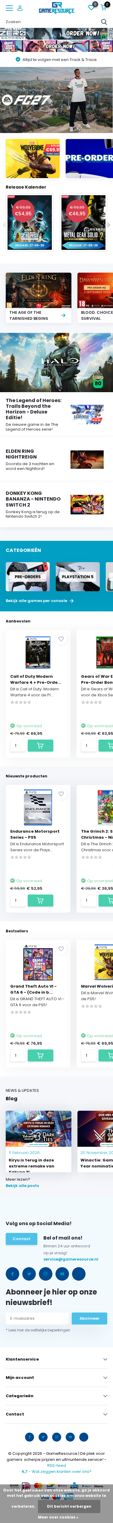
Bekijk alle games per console (37, 600)
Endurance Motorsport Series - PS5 (35, 834)
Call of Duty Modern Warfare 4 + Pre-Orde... (35, 679)
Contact (21, 1239)
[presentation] (5, 225)
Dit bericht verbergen (69, 1506)
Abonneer (90, 1318)
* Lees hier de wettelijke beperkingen (38, 1330)
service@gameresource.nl (56, 1259)
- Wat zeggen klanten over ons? (56, 1471)
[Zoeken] (104, 22)
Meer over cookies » (58, 1517)
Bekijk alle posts (22, 1185)
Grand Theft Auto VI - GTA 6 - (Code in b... (33, 989)
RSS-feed (56, 1465)
